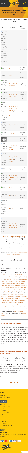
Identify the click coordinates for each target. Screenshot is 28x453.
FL (9, 145)
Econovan (16, 281)
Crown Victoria (23, 279)
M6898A (11, 127)
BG (9, 84)
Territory (11, 304)
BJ (9, 94)
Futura (20, 294)
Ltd (5, 298)
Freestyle (12, 294)
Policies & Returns (6, 412)
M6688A (16, 125)
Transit (22, 307)
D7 (15, 106)
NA (9, 195)
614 (14, 157)
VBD (10, 113)
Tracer (11, 307)
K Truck (19, 296)
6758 (10, 147)
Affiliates (4, 417)
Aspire (15, 275)
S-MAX (15, 300)
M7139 (16, 177)
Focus (22, 292)
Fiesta (9, 292)
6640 (15, 223)
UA (9, 208)
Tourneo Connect (5, 307)
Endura (8, 283)
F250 (19, 287)
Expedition (13, 285)
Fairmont (16, 290)
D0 (11, 106)
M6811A (14, 86)
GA (11, 94)
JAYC (10, 115)
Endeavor (3, 283)
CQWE (10, 86)
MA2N (12, 177)
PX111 (10, 180)
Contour (7, 279)
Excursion (7, 285)
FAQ (3, 408)
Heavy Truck (11, 296)
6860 (10, 159)
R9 (11, 169)
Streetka (13, 302)
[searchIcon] (4, 3)
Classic (2, 279)
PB (11, 108)
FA (9, 139)
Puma (7, 300)
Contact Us (4, 419)
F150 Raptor (14, 287)
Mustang (13, 298)
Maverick (8, 298)
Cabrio (17, 277)
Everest (3, 285)
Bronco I (3, 277)
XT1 (16, 157)
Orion (23, 298)
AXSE (10, 97)
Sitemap (4, 410)
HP (9, 175)
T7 (14, 145)
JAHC (13, 113)
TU (11, 133)
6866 (16, 94)
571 (10, 111)
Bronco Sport (9, 277)
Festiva (6, 292)
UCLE (12, 139)
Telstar (2, 304)
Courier (11, 279)
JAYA (16, 113)
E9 (9, 125)
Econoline (11, 281)
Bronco (23, 275)
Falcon (21, 290)
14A (17, 145)
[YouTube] (3, 429)
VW (11, 175)
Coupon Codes (5, 414)
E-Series (3, 281)
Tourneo (22, 304)
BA (9, 68)
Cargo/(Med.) (23, 277)
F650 (5, 290)
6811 (17, 84)
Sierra (9, 302)
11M (14, 133)
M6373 (12, 208)
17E (12, 84)
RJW (15, 111)
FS (9, 157)
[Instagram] (4, 429)
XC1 (14, 84)
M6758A (11, 149)
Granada (3, 296)
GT (6, 296)
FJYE (13, 147)
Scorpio (23, 300)
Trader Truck (16, 307)
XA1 (13, 94)
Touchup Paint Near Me (7, 425)
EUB (12, 111)
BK (9, 106)
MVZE (10, 187)
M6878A (15, 227)
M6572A (16, 195)
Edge (25, 281)
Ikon (15, 296)
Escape (12, 283)
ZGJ (10, 177)
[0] (24, 4)
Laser (22, 296)
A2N (16, 175)
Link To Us (4, 421)
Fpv (3, 294)
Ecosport (21, 281)
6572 (12, 195)
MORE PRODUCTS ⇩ (14, 382)
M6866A (14, 97)
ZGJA (16, 225)
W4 (13, 175)
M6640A (11, 227)
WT (9, 223)
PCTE (13, 159)
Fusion (16, 294)
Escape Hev (17, 283)
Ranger (11, 300)
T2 (13, 145)
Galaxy (24, 294)
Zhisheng (17, 309)
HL (9, 169)
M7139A (15, 180)
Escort (22, 283)
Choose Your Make (6, 406)
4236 (10, 48)
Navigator (18, 298)
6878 (10, 225)
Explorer (18, 285)
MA (11, 157)
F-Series (6, 287)
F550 (2, 290)
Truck (7, 309)
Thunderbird (16, 304)
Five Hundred (15, 292)
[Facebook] (1, 429)
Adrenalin (5, 275)
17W (16, 108)
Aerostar (11, 275)
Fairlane (12, 290)
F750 (8, 290)
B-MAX (19, 275)
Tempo (6, 304)
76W (12, 223)
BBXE (10, 75)
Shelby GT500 (4, 302)
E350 (7, 281)
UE (13, 108)
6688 (12, 125)
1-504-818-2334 (7, 262)
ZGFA (13, 225)
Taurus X (22, 302)
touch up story (8, 377)
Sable (19, 300)
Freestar (7, 294)
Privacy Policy (5, 423)
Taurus (18, 302)
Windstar (11, 309)
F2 (9, 133)
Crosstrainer (16, 279)
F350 (22, 287)
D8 (17, 106)
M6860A (11, 161)
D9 (9, 108)
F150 (9, 287)
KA (11, 145)
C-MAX (14, 277)
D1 (13, 106)
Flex (20, 292)
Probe (4, 300)
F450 (25, 287)
